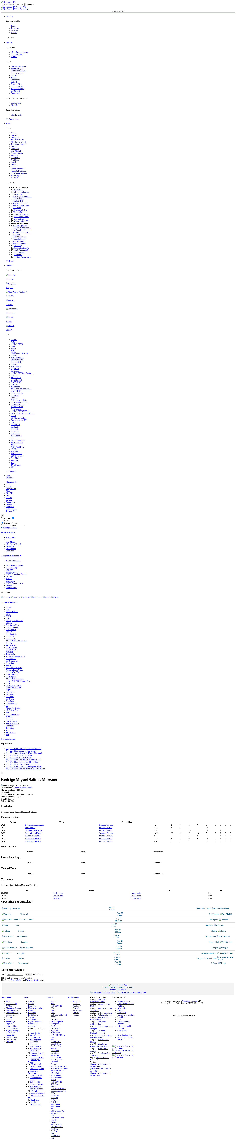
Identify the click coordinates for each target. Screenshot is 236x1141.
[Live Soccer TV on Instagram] (101, 1075)
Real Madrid (16, 151)
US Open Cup (16, 54)
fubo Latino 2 (16, 436)
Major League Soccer (19, 52)
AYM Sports (16, 409)
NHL (130, 1037)
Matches (9, 16)
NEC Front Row (17, 447)
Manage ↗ (10, 532)
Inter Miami (34, 1035)
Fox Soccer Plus (17, 357)
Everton (14, 146)
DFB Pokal (15, 91)
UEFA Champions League (16, 574)
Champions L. (11, 482)
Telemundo (15, 387)
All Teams (10, 261)
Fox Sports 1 (16, 362)
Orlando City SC (20, 210)
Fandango (15, 427)
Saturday (14, 30)
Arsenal (14, 133)
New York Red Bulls (21, 205)
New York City (36, 1046)
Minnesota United (38, 1093)
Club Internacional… (21, 192)
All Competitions (12, 119)
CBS (13, 346)
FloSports (14, 429)
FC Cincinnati (18, 199)
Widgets (120, 1006)
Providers (121, 1017)
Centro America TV (19, 420)
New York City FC (20, 203)
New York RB (35, 1048)
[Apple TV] (26, 597)
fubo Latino (15, 433)
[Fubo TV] (5, 597)
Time (15, 523)
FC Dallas (16, 234)
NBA (119, 1037)
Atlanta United (36, 1066)
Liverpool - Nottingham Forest (98, 1032)
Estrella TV (15, 425)
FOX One (15, 431)
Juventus (14, 155)
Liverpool (15, 137)
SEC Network (16, 454)
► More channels (8, 739)
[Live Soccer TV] (8, 2)
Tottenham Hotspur (18, 144)
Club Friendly (16, 115)
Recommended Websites (123, 1022)
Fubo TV (76, 1004)
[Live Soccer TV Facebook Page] (101, 1066)
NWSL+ (14, 449)
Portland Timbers (19, 243)
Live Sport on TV (124, 1035)
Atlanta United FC (21, 221)
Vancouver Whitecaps (33, 1072)
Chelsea (14, 135)
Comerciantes (58, 896)
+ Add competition (13, 561)
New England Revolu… (22, 196)
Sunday (14, 33)
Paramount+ (15, 371)
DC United (17, 208)
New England (35, 1040)
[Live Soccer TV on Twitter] (101, 1071)
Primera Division (105, 828)
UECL (8, 486)
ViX (12, 467)
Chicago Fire (18, 194)
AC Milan (15, 160)
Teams (8, 123)
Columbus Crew (37, 1057)
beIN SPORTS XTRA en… (56, 1083)
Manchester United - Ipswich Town (99, 1045)
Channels (9, 265)
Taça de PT (10, 511)
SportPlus (14, 458)
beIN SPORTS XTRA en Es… (18, 681)
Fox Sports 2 (16, 366)
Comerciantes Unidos (33, 830)
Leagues (9, 42)
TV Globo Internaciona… (21, 389)
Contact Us (121, 1030)
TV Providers (73, 997)
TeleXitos (14, 460)
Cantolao (56, 898)
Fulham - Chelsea (104, 1015)
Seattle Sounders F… (22, 250)
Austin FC (18, 255)
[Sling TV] (15, 597)
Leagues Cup (16, 103)
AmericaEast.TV (17, 404)
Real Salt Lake (18, 241)
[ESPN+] (55, 597)
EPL (8, 495)
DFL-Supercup (17, 86)
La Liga (14, 75)
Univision (15, 395)
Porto (13, 166)
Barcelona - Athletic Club (98, 1023)
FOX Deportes (17, 393)
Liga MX (14, 105)
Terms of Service (32, 980)
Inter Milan (15, 158)
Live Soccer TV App (125, 1004)
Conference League (18, 71)
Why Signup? (38, 974)
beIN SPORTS (17, 344)
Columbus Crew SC (21, 214)
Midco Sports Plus (18, 440)
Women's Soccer (123, 1001)
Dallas (32, 1080)
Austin (33, 1102)
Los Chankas (30, 828)
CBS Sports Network (19, 353)
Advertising (122, 1008)
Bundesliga (15, 80)
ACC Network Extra (19, 400)
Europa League (17, 68)
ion (12, 438)
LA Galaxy (18, 246)
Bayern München (18, 169)
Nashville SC (18, 190)
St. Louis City (35, 1082)
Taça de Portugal (17, 89)
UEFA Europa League (15, 583)
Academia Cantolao (33, 836)
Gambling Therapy (189, 1001)
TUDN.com (15, 465)
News (8, 475)
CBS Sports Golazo (18, 418)
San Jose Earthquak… (21, 232)
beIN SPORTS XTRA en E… (23, 413)
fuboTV (14, 375)
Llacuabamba (136, 893)
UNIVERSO (16, 391)
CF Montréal (19, 219)
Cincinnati (34, 1042)
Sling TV (76, 1001)
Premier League (17, 73)
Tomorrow (15, 28)
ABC (13, 342)
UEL (8, 484)
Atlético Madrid (17, 153)
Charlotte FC (18, 201)
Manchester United (18, 142)
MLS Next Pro (17, 442)
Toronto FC (18, 212)
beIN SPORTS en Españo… (22, 373)
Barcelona (15, 149)
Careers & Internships (125, 1015)
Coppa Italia (15, 93)
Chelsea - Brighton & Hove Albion (101, 1036)
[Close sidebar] (2, 773)
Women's (9, 478)
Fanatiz (14, 340)
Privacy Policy (16, 980)
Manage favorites (10, 527)
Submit (28, 974)
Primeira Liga (16, 84)
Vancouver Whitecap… (22, 228)
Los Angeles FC (19, 230)
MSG (13, 445)
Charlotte (33, 1044)
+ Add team (10, 537)
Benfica (14, 164)
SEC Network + (17, 456)
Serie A (14, 77)
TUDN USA (16, 378)
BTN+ (13, 416)
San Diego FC (19, 252)
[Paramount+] (37, 597)
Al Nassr (14, 178)
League (7, 523)
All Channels (11, 471)
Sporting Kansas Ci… (22, 257)
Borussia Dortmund (18, 171)
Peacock (14, 398)
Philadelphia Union (21, 217)
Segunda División (106, 825)
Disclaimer (121, 1013)
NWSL (14, 57)
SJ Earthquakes (36, 1078)
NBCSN (14, 384)
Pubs (119, 1019)
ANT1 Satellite (17, 407)
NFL (125, 1037)
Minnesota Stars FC (21, 248)
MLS (8, 491)
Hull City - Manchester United (98, 1000)
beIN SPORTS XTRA (20, 411)
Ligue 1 (14, 82)
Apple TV (15, 369)
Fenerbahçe (15, 175)
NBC (13, 351)
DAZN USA (16, 382)
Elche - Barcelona (105, 1013)
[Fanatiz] (47, 597)
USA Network (16, 380)
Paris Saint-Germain (19, 173)
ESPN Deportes (17, 360)
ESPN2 (14, 355)
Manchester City (17, 140)
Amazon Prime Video (19, 402)
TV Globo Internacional (15, 656)
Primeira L (10, 507)
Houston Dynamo (20, 225)
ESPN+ (14, 364)
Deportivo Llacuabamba (23, 788)
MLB (119, 1039)
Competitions (6, 556)
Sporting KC (36, 1104)
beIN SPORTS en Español (16, 641)
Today (13, 26)
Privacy (120, 1010)
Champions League (18, 66)
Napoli (13, 162)
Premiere (14, 451)
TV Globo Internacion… (56, 1054)
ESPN (13, 348)
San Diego (35, 1100)
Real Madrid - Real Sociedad (99, 1018)
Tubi (12, 463)
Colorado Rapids (19, 239)
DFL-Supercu (11, 509)
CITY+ (14, 422)
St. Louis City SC (19, 237)
